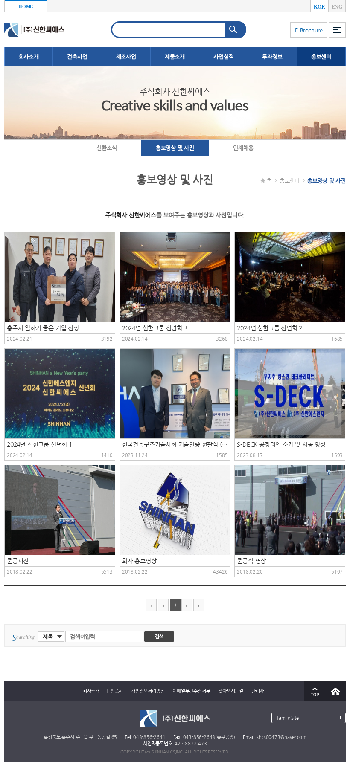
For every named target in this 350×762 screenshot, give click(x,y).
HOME (25, 6)
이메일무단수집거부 (191, 691)
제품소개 (175, 56)
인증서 (117, 691)
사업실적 (223, 56)
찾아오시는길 (230, 691)
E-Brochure (309, 30)
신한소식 (106, 148)
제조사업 (126, 56)
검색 (159, 636)
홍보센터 (321, 56)
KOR (319, 7)
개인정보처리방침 (147, 691)
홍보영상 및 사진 (175, 148)
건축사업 (77, 56)
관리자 (257, 691)
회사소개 (29, 56)
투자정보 (272, 56)
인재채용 (243, 148)
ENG (337, 7)
